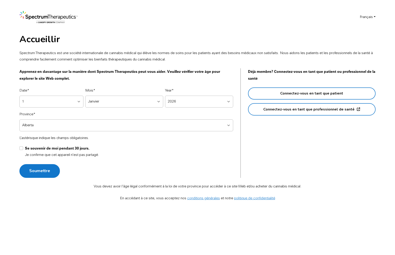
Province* (27, 114)
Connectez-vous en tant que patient (311, 93)
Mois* (90, 90)
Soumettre (39, 171)
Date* (24, 90)
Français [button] (366, 17)
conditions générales (203, 198)
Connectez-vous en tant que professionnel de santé (309, 109)
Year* (169, 90)
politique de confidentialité (254, 198)
